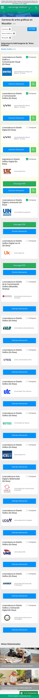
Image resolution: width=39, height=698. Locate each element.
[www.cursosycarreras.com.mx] (19, 7)
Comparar (32, 57)
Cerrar (25, 3)
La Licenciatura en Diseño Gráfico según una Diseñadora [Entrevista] (17, 688)
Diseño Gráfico (7, 49)
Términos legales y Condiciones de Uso (19, 696)
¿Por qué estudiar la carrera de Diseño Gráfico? (17, 666)
